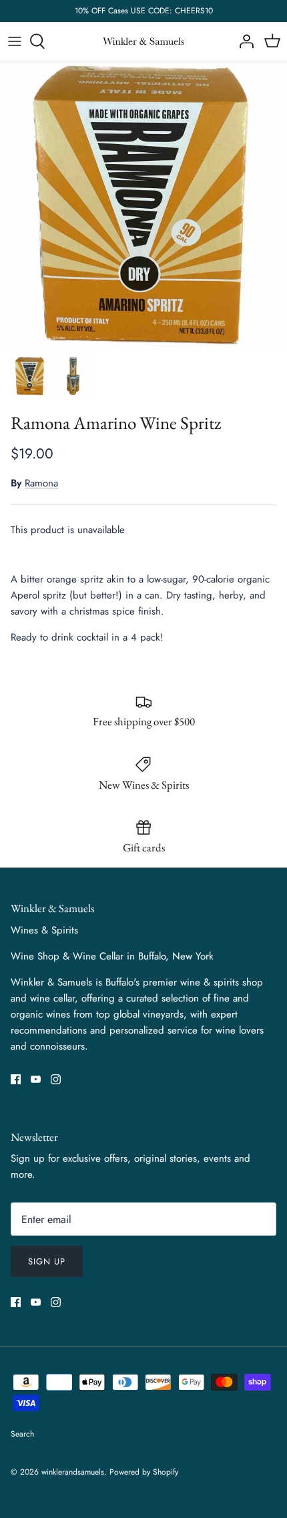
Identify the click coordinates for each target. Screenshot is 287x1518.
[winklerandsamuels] (143, 42)
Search (22, 1434)
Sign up (46, 1261)
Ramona (41, 483)
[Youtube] (36, 1079)
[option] (143, 204)
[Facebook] (16, 1079)
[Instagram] (56, 1079)
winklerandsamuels (72, 1472)
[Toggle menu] (14, 41)
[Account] (243, 41)
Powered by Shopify (143, 1472)
